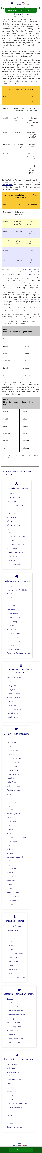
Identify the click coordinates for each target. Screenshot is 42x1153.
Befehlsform (11, 884)
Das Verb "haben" (13, 774)
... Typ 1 (10, 794)
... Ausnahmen (12, 949)
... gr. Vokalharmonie (14, 529)
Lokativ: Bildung (13, 637)
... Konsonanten (12, 540)
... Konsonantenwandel (15, 544)
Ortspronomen (12, 957)
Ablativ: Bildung (12, 645)
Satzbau (10, 999)
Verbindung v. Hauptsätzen (17, 1026)
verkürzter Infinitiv (13, 786)
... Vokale (10, 521)
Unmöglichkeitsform (14, 896)
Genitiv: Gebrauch (13, 617)
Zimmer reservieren (14, 1127)
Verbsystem (11, 739)
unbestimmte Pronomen (16, 977)
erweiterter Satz (13, 1007)
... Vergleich (11, 689)
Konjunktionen (12, 1030)
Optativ (9, 888)
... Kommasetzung (13, 564)
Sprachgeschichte (13, 497)
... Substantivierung (14, 693)
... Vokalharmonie (13, 525)
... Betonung (11, 517)
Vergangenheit (12, 853)
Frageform (11, 806)
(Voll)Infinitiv (11, 782)
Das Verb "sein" (12, 750)
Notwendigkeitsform (14, 900)
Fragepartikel (12, 969)
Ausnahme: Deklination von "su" (18, 653)
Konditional (11, 904)
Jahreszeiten (11, 1095)
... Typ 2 (10, 798)
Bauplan (10, 809)
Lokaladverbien (12, 713)
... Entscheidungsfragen (15, 1038)
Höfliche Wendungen (14, 1107)
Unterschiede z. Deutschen (17, 493)
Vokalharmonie (7, 184)
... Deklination (12, 945)
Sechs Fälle (11, 605)
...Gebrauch (11, 602)
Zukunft (10, 872)
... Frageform (11, 825)
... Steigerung (12, 685)
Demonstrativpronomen (16, 953)
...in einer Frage (12, 770)
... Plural (10, 942)
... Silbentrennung (13, 560)
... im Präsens (12, 754)
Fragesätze (11, 1034)
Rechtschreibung (13, 548)
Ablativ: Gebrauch (13, 649)
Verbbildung (11, 743)
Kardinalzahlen (12, 1064)
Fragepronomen (13, 961)
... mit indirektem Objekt (16, 1014)
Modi (9, 746)
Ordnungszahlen (13, 1072)
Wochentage (11, 1091)
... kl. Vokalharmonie (14, 533)
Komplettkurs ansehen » (21, 1150)
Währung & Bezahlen (15, 1080)
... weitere (10, 965)
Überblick (10, 586)
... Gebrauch (11, 681)
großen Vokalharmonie (31, 269)
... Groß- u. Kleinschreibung (17, 552)
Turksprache (11, 501)
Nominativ (6, 457)
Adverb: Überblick (13, 697)
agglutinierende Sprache (16, 505)
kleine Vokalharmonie (32, 274)
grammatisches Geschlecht (17, 590)
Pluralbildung (12, 598)
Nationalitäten (12, 1111)
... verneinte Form (13, 766)
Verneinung (11, 802)
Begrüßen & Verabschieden (17, 1103)
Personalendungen (14, 790)
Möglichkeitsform (13, 892)
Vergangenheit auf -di (15, 857)
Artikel (9, 594)
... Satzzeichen (12, 556)
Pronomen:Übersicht (14, 926)
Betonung (10, 1018)
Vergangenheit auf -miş (15, 865)
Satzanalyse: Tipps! (14, 1022)
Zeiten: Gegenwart (14, 813)
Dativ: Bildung (12, 621)
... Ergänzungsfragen (14, 1042)
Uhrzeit (9, 1083)
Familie (9, 1115)
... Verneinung (12, 821)
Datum (9, 1087)
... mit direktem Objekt (15, 1010)
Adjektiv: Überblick (14, 677)
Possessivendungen (14, 938)
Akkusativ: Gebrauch (14, 633)
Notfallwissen (12, 1119)
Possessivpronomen (14, 934)
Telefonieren (11, 1123)
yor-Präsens (11, 817)
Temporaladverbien (14, 709)
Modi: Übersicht (13, 880)
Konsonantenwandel (32, 299)
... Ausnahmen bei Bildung (16, 837)
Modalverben (12, 778)
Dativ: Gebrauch (13, 625)
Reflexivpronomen (13, 973)
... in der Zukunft (13, 762)
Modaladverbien (13, 717)
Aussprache (11, 513)
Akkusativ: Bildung (13, 629)
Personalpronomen (14, 930)
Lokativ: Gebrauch (13, 641)
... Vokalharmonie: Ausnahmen (18, 536)
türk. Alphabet (12, 509)
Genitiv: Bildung (13, 613)
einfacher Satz (12, 1003)
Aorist (9, 833)
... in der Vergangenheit (15, 758)
